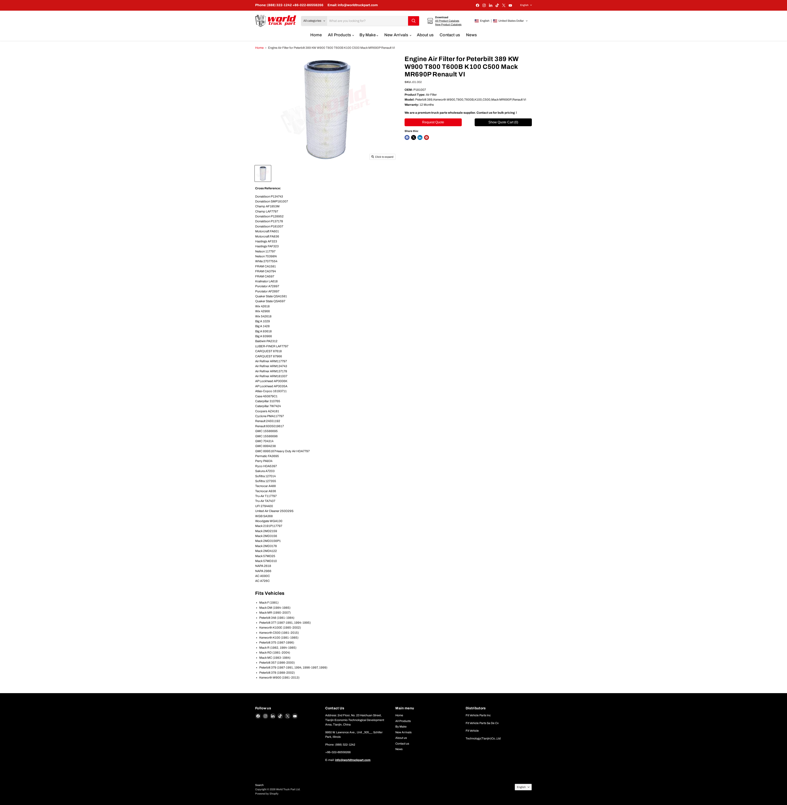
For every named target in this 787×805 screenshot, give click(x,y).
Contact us (450, 35)
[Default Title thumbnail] (263, 173)
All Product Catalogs (447, 20)
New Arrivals (396, 35)
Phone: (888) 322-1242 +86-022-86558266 (289, 5)
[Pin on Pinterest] (426, 137)
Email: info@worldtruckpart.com (353, 5)
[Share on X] (413, 137)
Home (316, 35)
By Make (367, 35)
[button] (501, 21)
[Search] (413, 21)
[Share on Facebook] (407, 137)
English (524, 5)
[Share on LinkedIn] (419, 137)
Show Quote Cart (503, 122)
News (471, 35)
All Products (340, 35)
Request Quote (433, 122)
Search (259, 785)
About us (425, 35)
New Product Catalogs (448, 24)
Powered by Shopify (267, 793)
